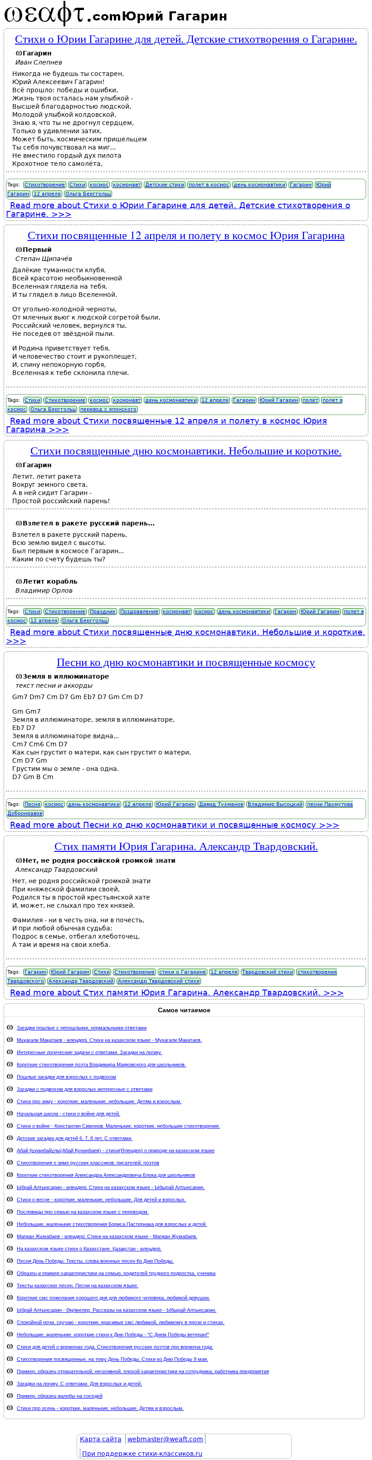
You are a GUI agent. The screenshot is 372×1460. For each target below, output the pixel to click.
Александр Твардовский (81, 981)
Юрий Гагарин (278, 400)
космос (99, 185)
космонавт (127, 185)
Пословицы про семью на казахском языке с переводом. (83, 1212)
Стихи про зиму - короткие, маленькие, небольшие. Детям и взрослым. (99, 1101)
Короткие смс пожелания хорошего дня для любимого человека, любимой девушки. (113, 1297)
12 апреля (47, 194)
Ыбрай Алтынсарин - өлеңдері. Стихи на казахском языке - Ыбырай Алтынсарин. (111, 1187)
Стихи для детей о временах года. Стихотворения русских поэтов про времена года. (115, 1347)
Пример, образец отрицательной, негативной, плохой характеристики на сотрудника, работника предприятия (143, 1371)
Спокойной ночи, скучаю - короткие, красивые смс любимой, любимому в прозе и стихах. (121, 1322)
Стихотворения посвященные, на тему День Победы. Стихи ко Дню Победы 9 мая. (112, 1359)
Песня (32, 804)
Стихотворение (44, 185)
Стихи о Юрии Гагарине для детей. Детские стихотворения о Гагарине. (186, 38)
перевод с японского (108, 409)
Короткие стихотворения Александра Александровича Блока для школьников (106, 1175)
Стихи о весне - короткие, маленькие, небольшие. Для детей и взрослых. (101, 1199)
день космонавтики (259, 185)
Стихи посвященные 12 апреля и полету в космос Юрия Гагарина (186, 234)
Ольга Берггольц (88, 194)
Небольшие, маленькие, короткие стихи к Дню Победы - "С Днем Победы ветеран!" (113, 1334)
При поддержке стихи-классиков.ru (142, 1453)
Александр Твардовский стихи (159, 981)
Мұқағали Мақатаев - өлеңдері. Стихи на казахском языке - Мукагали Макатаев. (109, 1040)
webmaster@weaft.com (165, 1439)
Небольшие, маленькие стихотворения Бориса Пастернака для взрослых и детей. (112, 1224)
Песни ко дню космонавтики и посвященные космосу (186, 661)
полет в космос (209, 185)
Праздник (103, 612)
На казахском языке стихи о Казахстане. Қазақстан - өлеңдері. (89, 1248)
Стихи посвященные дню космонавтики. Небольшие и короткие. (186, 450)
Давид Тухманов (221, 804)
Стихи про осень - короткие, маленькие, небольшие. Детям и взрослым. (100, 1408)
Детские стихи (164, 185)
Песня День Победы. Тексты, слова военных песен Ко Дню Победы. (95, 1261)
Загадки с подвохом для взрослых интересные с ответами (84, 1089)
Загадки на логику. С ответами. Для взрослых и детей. (79, 1383)
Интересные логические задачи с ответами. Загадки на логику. (89, 1052)
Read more (178, 209)
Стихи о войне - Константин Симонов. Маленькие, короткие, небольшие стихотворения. (118, 1126)
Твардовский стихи (267, 972)
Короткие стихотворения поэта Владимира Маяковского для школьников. (101, 1064)
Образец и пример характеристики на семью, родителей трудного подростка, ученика (116, 1273)
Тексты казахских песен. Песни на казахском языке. (77, 1285)
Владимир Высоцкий (275, 804)
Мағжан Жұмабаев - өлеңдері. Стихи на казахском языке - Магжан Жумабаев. (107, 1236)
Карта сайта (101, 1439)
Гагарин (301, 185)
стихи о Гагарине (182, 972)
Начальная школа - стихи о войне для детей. (68, 1113)
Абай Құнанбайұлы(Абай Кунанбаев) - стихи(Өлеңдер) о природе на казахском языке (116, 1150)
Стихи (77, 185)
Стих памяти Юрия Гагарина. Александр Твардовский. (186, 845)
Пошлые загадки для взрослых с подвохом (66, 1077)
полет (310, 400)
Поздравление (139, 612)
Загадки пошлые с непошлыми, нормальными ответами (82, 1027)
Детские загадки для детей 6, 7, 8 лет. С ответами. (74, 1138)
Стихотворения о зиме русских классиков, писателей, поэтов (88, 1162)
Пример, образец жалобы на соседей (60, 1396)
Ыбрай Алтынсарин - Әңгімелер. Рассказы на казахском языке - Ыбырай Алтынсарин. (116, 1310)
